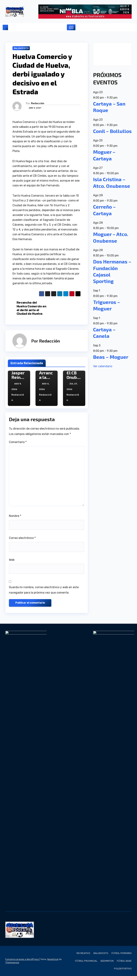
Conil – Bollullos (112, 131)
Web (11, 559)
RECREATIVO (83, 953)
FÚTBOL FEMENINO (121, 953)
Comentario (18, 442)
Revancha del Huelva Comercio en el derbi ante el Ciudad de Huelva (31, 308)
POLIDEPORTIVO (123, 968)
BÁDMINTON (107, 961)
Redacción (37, 103)
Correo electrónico (22, 538)
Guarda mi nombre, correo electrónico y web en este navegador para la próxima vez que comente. (44, 589)
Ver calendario (102, 366)
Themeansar (12, 962)
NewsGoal (52, 959)
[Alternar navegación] (71, 27)
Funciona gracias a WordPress (22, 959)
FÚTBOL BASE (124, 961)
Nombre (15, 516)
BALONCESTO (21, 48)
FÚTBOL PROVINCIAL (86, 961)
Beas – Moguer (110, 357)
